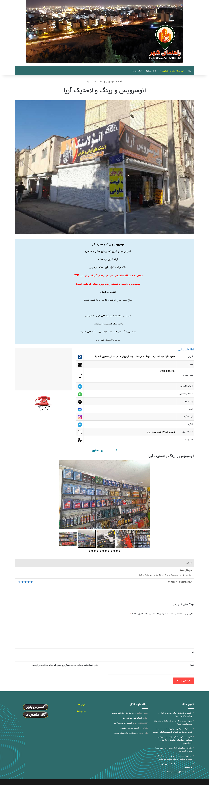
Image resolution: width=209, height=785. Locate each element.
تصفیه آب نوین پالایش (122, 723)
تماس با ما (137, 71)
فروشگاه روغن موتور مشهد (125, 733)
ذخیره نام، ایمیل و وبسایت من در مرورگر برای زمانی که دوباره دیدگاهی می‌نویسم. (65, 665)
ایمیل (192, 665)
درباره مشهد (151, 71)
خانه (190, 71)
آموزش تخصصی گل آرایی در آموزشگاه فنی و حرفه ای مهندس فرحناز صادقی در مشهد (173, 757)
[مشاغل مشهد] (190, 64)
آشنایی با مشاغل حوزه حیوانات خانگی (176, 771)
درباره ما (81, 704)
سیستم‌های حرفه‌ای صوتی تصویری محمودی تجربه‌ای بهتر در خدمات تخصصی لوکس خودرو (172, 730)
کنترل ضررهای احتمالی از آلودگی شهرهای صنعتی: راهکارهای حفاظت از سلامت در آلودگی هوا (174, 740)
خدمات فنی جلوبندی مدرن (123, 713)
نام (193, 652)
